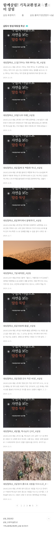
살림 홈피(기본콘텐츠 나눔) (42, 15)
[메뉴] (49, 5)
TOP (49, 519)
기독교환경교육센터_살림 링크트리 (15, 526)
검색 (43, 5)
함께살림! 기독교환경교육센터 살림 (25, 5)
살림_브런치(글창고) (10, 522)
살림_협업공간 (8, 518)
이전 (17, 505)
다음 (36, 505)
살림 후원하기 (9, 15)
